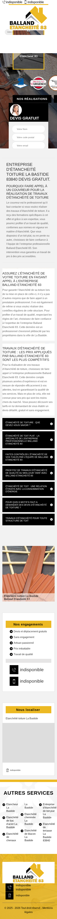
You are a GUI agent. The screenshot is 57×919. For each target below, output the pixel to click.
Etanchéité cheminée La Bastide (30, 819)
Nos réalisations (32, 98)
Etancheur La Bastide (12, 807)
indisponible (14, 2)
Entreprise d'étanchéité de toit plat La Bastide (49, 811)
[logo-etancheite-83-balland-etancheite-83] (28, 17)
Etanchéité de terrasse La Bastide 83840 (49, 832)
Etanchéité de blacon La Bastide (30, 835)
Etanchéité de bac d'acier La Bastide (12, 822)
